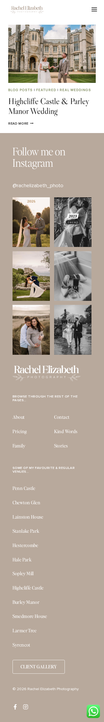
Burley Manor (26, 602)
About (19, 417)
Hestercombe (25, 545)
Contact (61, 417)
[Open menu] (94, 9)
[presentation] (52, 54)
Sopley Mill (23, 573)
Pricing (20, 431)
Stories (61, 445)
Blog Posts (20, 90)
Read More (20, 124)
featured (46, 90)
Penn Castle (24, 488)
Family (19, 445)
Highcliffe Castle (28, 588)
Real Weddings (75, 90)
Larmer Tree (25, 630)
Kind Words (66, 431)
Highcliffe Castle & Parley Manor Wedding (48, 106)
